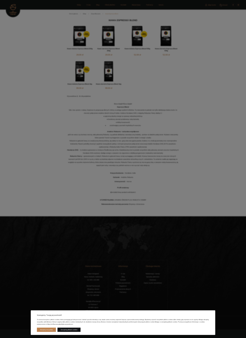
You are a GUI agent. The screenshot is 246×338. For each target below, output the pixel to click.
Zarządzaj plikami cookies (69, 330)
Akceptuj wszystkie (46, 330)
